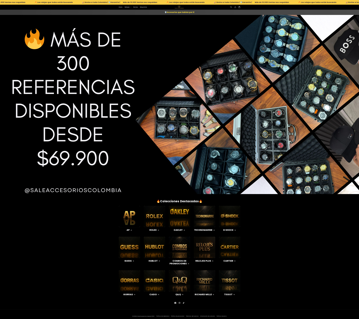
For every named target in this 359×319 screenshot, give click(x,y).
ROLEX (153, 230)
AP (128, 230)
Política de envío (222, 316)
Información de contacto (207, 316)
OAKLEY (178, 230)
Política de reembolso (163, 316)
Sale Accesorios (142, 316)
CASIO (153, 294)
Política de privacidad (177, 316)
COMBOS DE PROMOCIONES (178, 262)
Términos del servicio (192, 316)
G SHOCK (228, 230)
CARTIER (228, 261)
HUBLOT (153, 261)
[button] (231, 7)
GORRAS (128, 294)
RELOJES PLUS (203, 261)
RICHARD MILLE (203, 294)
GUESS (128, 261)
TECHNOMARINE (203, 230)
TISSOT (228, 294)
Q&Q (178, 294)
